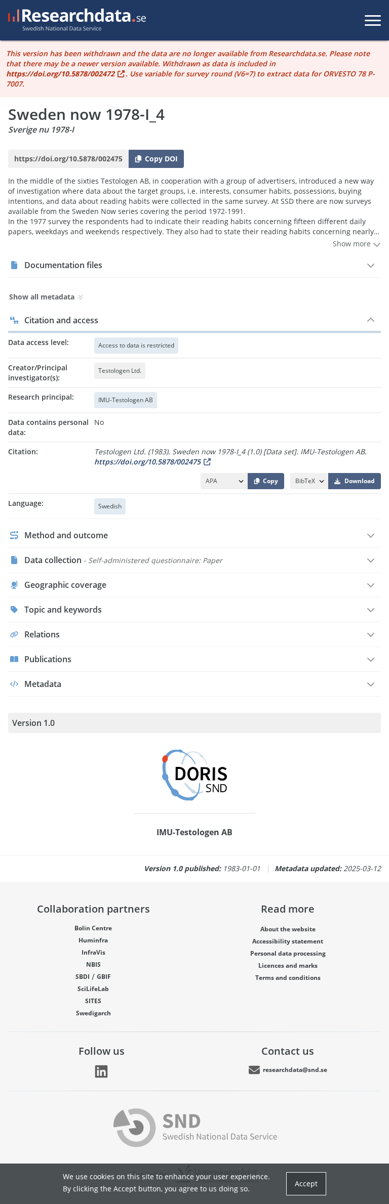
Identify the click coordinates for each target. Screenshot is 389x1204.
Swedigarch (93, 1013)
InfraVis (93, 952)
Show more (353, 243)
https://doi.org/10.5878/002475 (147, 461)
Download (359, 481)
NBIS (93, 964)
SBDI (82, 976)
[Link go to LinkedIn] (101, 1071)
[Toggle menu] (373, 20)
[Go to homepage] (75, 20)
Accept (306, 1183)
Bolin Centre (93, 928)
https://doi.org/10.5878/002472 (60, 73)
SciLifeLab (93, 988)
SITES (93, 1001)
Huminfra (93, 940)
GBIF (104, 976)
